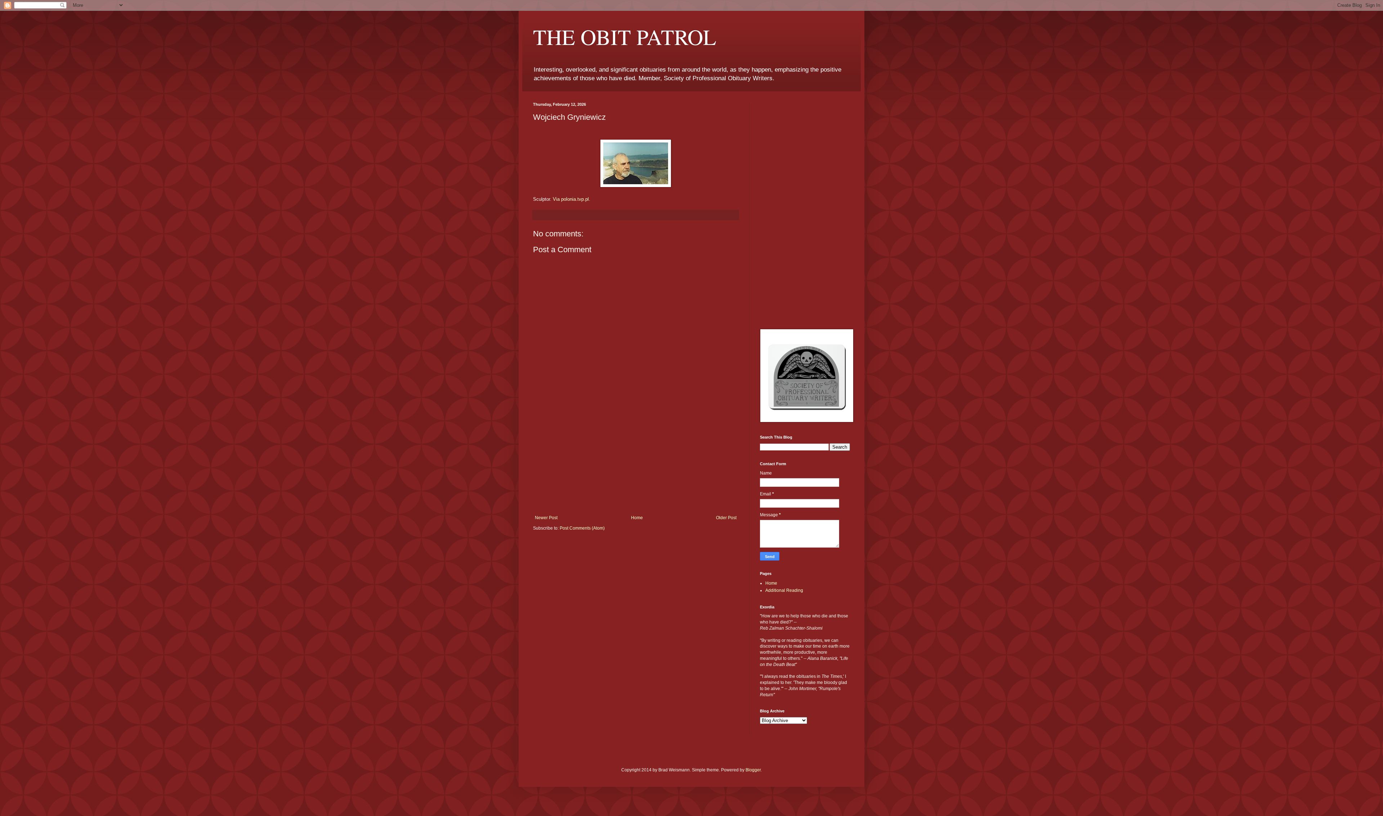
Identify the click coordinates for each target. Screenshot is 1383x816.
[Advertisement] (636, 461)
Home (637, 517)
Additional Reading (784, 590)
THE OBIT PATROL (624, 36)
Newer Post (546, 517)
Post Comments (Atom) (582, 528)
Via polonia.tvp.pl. (571, 199)
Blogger (753, 769)
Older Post (726, 517)
